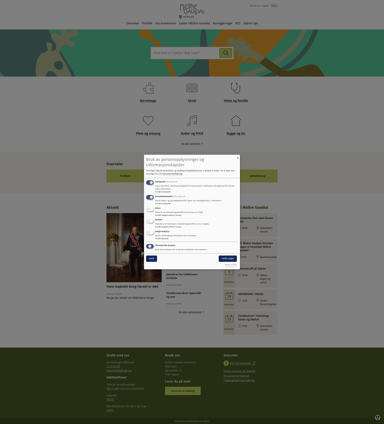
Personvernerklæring (172, 174)
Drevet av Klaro (231, 265)
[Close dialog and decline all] (238, 156)
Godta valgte (228, 258)
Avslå (151, 258)
